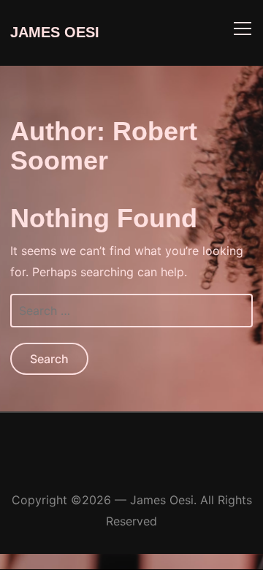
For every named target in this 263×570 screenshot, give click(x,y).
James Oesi (54, 32)
